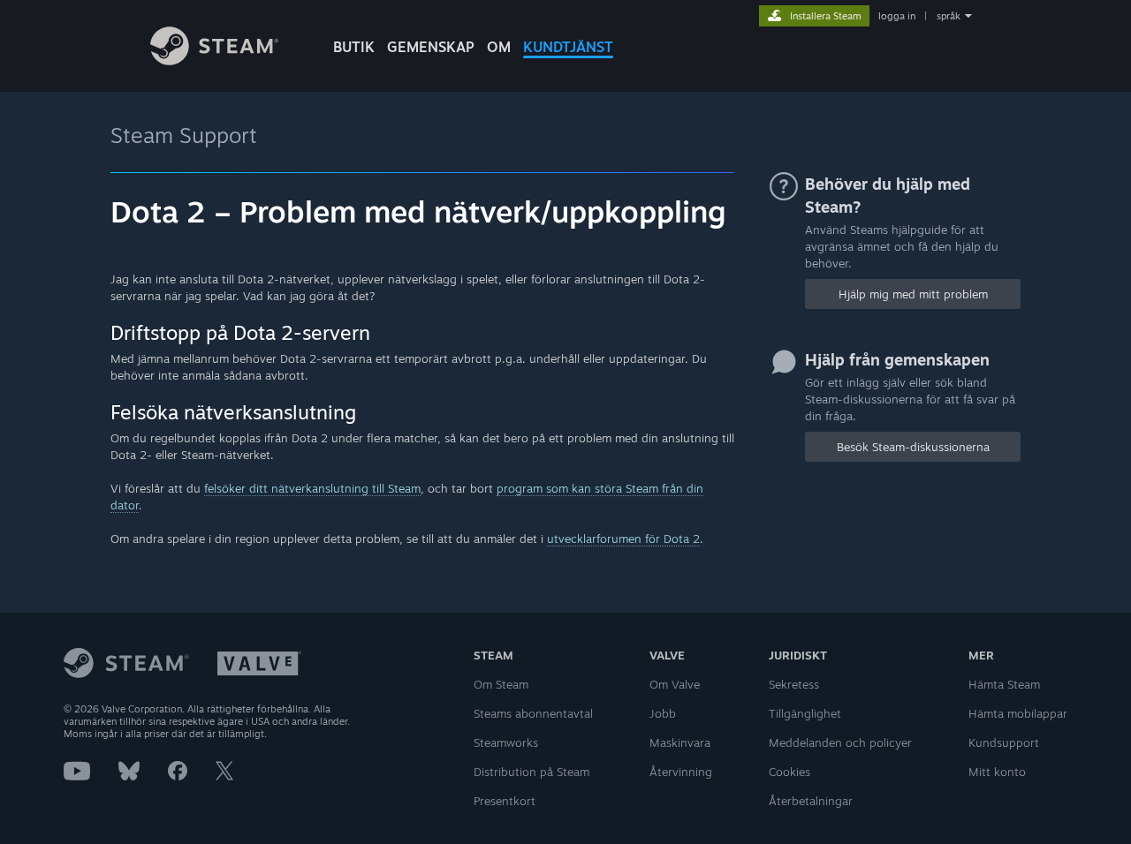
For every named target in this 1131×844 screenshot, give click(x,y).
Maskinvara (679, 742)
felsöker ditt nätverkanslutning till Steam (312, 488)
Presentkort (504, 801)
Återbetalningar (811, 801)
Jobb (662, 713)
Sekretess (794, 684)
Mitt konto (997, 772)
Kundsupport (1003, 742)
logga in (896, 16)
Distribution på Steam (531, 772)
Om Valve (674, 684)
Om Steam (501, 684)
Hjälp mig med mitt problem (913, 294)
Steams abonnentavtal (533, 713)
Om (499, 47)
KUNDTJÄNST (568, 47)
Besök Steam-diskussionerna (913, 447)
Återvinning (680, 772)
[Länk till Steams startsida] (214, 60)
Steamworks (506, 742)
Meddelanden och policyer (840, 742)
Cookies (789, 772)
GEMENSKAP (430, 47)
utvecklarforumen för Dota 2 (623, 538)
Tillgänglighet (805, 713)
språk (948, 16)
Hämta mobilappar (1017, 713)
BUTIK (354, 47)
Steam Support (183, 135)
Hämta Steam (1004, 684)
